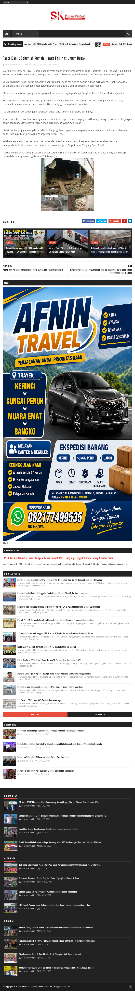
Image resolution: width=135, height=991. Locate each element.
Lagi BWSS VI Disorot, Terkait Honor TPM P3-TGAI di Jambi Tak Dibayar (46, 646)
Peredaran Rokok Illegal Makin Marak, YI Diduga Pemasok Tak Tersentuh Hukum (50, 730)
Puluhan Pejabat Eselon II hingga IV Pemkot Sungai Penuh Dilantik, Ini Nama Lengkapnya (109, 249)
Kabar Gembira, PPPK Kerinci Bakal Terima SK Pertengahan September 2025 (49, 660)
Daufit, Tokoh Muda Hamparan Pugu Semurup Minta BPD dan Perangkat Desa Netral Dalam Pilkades (60, 842)
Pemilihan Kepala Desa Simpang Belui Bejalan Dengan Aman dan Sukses (48, 829)
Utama (81, 44)
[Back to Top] (130, 987)
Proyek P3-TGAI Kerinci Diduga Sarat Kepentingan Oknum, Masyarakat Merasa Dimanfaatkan (55, 620)
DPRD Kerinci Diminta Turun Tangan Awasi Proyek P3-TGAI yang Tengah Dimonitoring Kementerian (58, 558)
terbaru (35, 714)
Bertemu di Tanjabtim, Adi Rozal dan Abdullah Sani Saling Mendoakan (45, 770)
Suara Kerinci (23, 986)
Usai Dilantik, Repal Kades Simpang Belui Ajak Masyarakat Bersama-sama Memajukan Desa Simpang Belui (63, 815)
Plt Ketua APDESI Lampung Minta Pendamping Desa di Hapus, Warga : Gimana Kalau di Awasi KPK (58, 802)
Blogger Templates (62, 986)
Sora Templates (45, 986)
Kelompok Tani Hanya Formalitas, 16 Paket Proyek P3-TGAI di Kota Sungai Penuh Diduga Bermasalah (58, 606)
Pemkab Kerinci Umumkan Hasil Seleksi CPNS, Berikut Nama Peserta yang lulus (50, 687)
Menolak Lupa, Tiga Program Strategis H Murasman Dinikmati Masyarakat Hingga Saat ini (54, 673)
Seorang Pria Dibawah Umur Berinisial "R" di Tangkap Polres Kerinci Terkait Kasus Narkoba (56, 967)
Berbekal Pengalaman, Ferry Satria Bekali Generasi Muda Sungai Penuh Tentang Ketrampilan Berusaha (59, 744)
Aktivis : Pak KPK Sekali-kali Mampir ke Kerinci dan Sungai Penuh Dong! (65, 249)
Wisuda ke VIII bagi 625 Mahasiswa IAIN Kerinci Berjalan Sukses (43, 757)
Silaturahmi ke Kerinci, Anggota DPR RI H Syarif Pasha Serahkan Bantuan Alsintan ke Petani (55, 633)
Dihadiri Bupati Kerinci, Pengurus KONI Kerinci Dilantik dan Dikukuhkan (48, 891)
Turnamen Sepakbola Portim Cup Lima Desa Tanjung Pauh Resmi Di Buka (49, 878)
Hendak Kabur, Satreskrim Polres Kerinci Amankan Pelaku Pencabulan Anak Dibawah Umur (56, 927)
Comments (100, 714)
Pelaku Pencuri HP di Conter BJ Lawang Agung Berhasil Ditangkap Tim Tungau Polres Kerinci (57, 940)
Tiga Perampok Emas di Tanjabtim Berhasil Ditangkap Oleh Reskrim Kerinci (50, 954)
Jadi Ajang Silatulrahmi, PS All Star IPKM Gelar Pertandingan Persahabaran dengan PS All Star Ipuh (60, 864)
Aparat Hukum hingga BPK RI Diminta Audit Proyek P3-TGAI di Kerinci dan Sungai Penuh (24, 249)
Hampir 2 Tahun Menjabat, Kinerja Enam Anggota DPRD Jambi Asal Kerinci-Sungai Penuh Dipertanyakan (59, 579)
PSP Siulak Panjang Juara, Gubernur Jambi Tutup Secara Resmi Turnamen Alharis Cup (54, 905)
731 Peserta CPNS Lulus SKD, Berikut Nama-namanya (39, 700)
